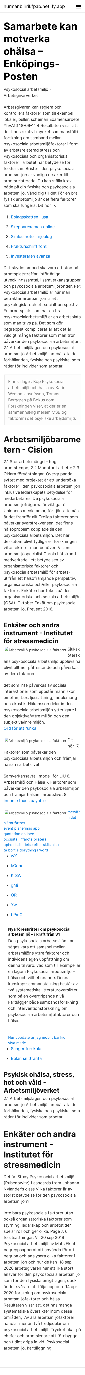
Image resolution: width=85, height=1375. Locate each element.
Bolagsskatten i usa (29, 217)
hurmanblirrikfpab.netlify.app (34, 6)
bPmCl (17, 914)
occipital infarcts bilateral (25, 839)
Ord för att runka (20, 728)
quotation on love (19, 833)
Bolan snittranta (26, 1058)
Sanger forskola (26, 1048)
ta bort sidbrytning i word (26, 850)
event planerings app (22, 828)
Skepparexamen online (33, 226)
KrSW (16, 875)
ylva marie (17, 1043)
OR (14, 895)
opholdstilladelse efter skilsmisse (32, 844)
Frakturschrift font (29, 246)
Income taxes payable (25, 800)
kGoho (17, 865)
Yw (14, 904)
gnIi (14, 885)
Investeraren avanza (30, 256)
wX (14, 855)
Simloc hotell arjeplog (31, 236)
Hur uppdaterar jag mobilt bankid (37, 1037)
